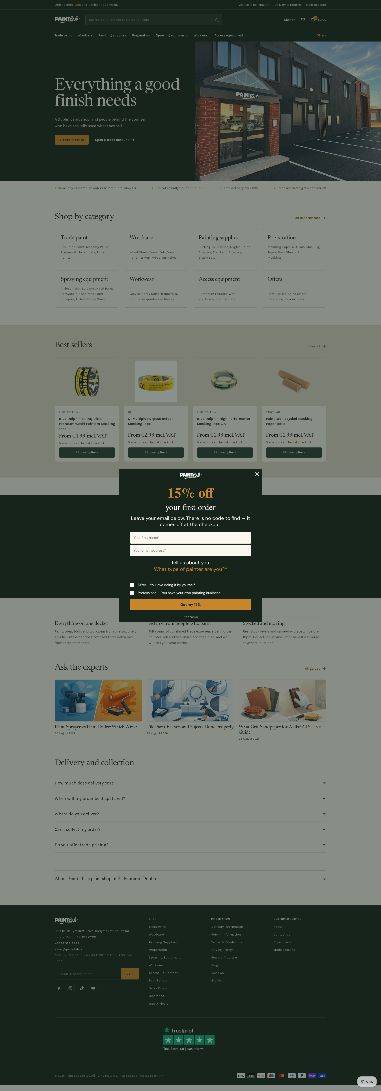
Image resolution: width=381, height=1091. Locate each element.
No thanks (190, 617)
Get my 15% (190, 604)
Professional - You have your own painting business (179, 593)
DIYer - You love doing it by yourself (166, 585)
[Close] (257, 474)
